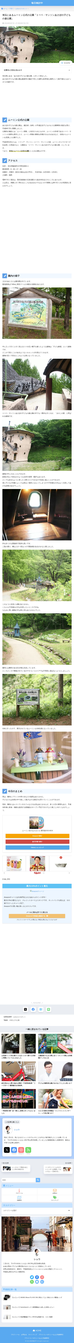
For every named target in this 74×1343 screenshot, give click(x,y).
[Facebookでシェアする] (33, 1009)
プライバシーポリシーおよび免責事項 (51, 1334)
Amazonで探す (37, 836)
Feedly (28, 1153)
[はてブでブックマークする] (41, 1009)
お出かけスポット (19, 1017)
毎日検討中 (37, 3)
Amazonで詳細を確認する (35, 916)
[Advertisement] (37, 98)
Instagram (21, 1153)
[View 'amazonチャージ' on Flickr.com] (37, 891)
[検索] (38, 1180)
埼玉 (12, 1020)
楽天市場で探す (37, 841)
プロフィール (19, 1193)
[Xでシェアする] (25, 1009)
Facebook (14, 1153)
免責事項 (19, 1200)
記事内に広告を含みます (13, 70)
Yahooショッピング (37, 847)
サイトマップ (54, 1200)
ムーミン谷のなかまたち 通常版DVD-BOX (37, 831)
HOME (38, 1330)
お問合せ (55, 1193)
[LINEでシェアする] (48, 1009)
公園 (17, 1020)
